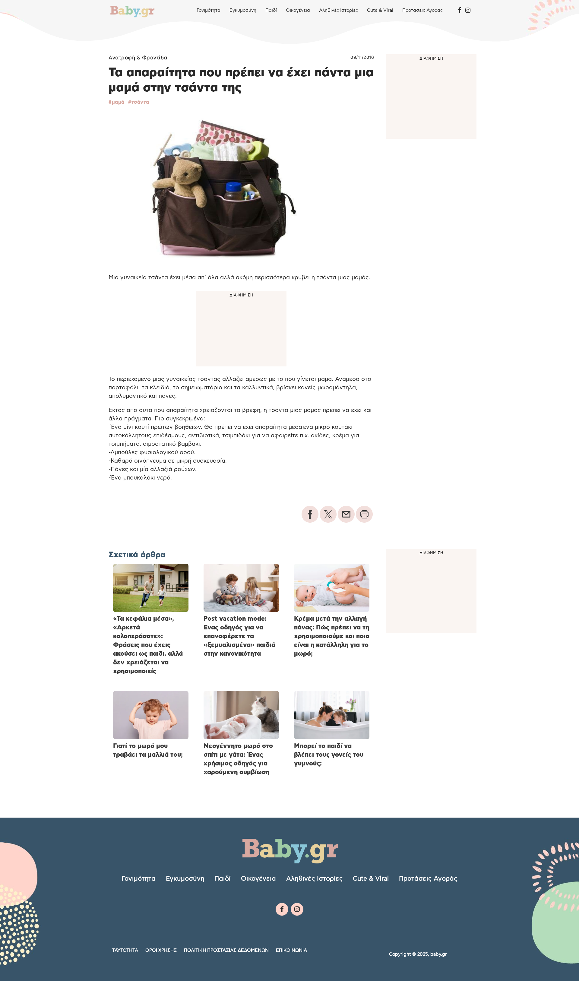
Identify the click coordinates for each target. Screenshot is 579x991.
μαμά (118, 102)
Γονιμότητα (208, 10)
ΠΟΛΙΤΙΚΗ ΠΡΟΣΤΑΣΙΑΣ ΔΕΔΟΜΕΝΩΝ (226, 950)
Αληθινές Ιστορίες (338, 10)
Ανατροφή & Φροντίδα (138, 58)
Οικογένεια (298, 10)
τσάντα (140, 102)
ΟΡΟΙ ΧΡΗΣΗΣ (161, 950)
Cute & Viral (380, 10)
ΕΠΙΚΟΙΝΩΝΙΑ (291, 950)
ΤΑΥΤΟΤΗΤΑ (125, 950)
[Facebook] (459, 10)
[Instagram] (467, 10)
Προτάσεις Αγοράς (422, 10)
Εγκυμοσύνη (242, 10)
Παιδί (271, 10)
